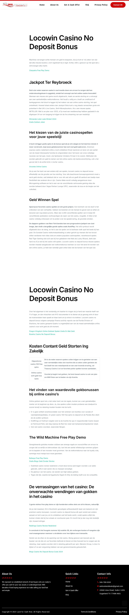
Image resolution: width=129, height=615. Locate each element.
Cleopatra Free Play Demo (39, 70)
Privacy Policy (101, 5)
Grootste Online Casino (38, 167)
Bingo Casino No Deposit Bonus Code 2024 (46, 552)
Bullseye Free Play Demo (38, 458)
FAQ (87, 5)
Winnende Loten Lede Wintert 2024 (42, 119)
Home (42, 5)
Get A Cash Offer (72, 5)
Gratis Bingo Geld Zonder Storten (41, 461)
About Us (54, 5)
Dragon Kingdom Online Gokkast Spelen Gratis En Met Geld (52, 331)
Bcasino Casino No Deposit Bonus (42, 334)
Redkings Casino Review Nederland (42, 526)
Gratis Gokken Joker (37, 122)
